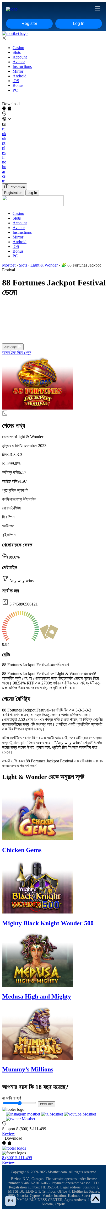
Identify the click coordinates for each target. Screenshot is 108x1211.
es (4, 152)
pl (3, 148)
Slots (17, 52)
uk (4, 133)
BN (10, 1201)
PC (15, 90)
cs (4, 176)
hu (4, 166)
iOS (16, 80)
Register (29, 23)
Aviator (19, 62)
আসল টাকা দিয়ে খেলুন (16, 352)
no (4, 162)
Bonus (18, 85)
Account (20, 57)
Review (8, 1133)
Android (19, 76)
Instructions (22, 66)
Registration (13, 193)
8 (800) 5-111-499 (31, 1129)
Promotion (16, 187)
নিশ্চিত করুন (46, 1104)
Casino (18, 47)
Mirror (18, 71)
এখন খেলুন (11, 347)
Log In (78, 23)
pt (3, 143)
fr (3, 157)
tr (3, 181)
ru (4, 129)
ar (3, 171)
